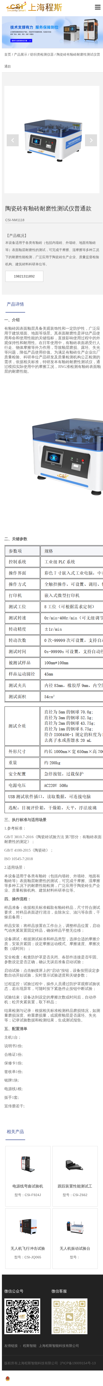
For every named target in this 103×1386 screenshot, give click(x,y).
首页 (7, 54)
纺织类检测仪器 (42, 54)
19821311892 (24, 276)
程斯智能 (29, 1346)
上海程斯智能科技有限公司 (35, 7)
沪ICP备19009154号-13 (78, 1363)
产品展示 (20, 54)
